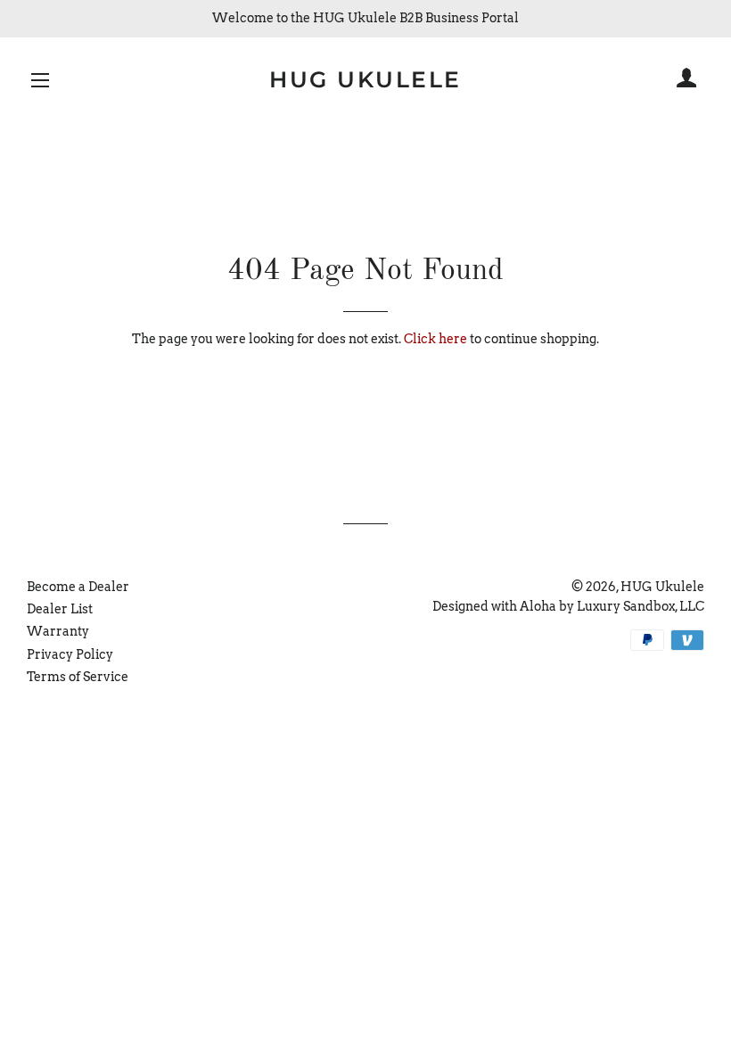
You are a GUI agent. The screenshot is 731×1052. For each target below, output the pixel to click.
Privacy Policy (70, 654)
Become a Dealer (78, 586)
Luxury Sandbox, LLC (640, 606)
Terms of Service (77, 677)
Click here (435, 339)
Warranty (58, 631)
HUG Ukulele (365, 79)
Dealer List (60, 609)
